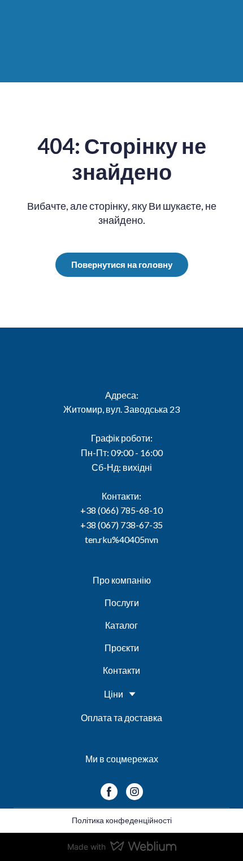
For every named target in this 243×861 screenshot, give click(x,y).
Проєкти (122, 647)
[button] (121, 265)
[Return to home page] (127, 39)
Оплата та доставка (121, 717)
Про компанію (122, 580)
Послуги (122, 602)
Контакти (121, 670)
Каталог (121, 625)
